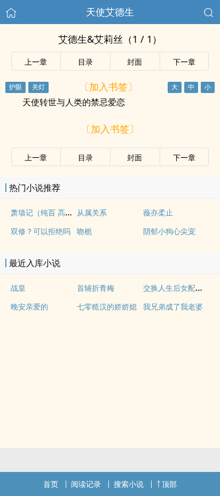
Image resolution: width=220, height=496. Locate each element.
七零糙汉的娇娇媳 (107, 306)
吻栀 (84, 231)
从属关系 (92, 212)
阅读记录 (86, 484)
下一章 (184, 62)
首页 (50, 484)
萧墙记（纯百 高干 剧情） (54, 212)
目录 (85, 62)
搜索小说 (129, 484)
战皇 (18, 288)
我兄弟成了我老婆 (173, 306)
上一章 (36, 62)
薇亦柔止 (158, 212)
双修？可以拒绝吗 (40, 231)
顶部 (169, 484)
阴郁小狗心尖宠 (169, 231)
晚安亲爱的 (29, 306)
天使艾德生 (110, 11)
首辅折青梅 (95, 288)
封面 (134, 62)
